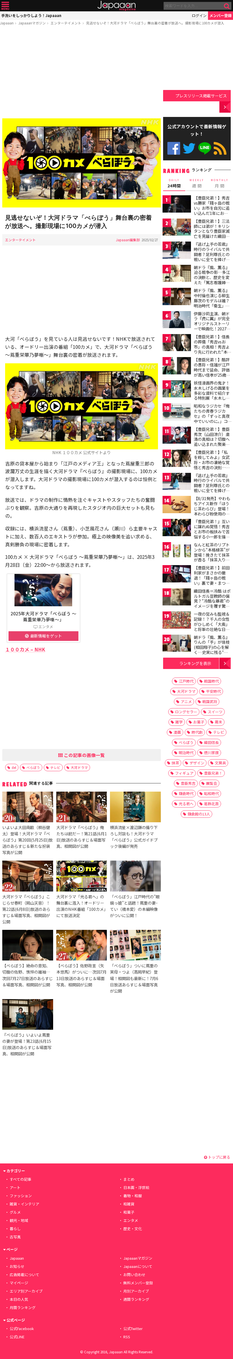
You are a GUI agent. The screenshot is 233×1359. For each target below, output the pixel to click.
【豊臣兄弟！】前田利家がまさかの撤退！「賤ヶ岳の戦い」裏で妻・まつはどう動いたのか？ (212, 578)
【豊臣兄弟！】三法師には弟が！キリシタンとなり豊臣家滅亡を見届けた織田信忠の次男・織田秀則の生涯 (212, 233)
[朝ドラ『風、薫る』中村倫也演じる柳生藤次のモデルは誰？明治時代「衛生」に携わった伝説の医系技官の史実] (177, 297)
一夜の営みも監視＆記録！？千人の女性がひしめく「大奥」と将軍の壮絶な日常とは (212, 624)
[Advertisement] (81, 73)
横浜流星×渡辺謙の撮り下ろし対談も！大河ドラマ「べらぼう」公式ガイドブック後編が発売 (134, 836)
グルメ (15, 1212)
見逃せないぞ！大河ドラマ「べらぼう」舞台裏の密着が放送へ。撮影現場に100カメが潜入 (155, 22)
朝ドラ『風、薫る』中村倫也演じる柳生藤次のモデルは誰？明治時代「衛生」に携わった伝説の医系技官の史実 (212, 302)
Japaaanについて (137, 1266)
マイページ (19, 1282)
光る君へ (186, 803)
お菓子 (198, 722)
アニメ (186, 701)
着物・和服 (132, 1195)
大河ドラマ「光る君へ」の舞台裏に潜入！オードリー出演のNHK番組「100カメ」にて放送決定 (81, 906)
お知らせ (17, 1266)
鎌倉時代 (186, 793)
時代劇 (197, 732)
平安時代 (213, 691)
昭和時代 (211, 793)
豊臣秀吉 (188, 783)
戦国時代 (211, 681)
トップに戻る (218, 1157)
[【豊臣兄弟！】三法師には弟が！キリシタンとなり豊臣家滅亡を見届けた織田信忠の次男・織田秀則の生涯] (177, 228)
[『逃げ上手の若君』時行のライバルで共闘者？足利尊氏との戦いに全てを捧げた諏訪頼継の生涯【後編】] (177, 482)
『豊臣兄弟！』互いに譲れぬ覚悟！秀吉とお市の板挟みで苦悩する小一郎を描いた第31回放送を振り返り (212, 534)
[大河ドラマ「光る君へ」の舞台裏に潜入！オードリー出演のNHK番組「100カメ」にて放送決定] (81, 877)
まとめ (128, 1179)
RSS (220, 148)
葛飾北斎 (211, 803)
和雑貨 (128, 1204)
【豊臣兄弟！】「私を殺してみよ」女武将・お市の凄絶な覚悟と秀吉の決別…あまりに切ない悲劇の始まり (212, 464)
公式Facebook (173, 148)
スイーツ (215, 711)
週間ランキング (136, 1299)
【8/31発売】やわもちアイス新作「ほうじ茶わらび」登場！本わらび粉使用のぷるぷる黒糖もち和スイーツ (212, 511)
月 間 (219, 183)
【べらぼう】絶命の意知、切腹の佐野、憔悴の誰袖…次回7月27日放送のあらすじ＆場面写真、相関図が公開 (27, 974)
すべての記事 (20, 1179)
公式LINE (204, 148)
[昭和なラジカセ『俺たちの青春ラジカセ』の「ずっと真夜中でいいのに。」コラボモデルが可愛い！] (177, 412)
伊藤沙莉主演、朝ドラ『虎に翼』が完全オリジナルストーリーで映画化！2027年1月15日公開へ (212, 324)
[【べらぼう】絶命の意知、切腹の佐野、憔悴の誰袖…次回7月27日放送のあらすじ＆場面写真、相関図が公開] (27, 946)
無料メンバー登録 (138, 1282)
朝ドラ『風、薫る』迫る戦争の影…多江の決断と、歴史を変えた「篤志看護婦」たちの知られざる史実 (212, 279)
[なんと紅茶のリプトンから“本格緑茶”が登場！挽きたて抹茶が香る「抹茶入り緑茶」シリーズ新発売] (177, 551)
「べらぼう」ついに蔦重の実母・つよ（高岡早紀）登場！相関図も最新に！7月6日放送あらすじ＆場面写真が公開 (134, 977)
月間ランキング (23, 1307)
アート (15, 1187)
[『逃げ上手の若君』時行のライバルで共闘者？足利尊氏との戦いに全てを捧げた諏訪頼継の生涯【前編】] (177, 251)
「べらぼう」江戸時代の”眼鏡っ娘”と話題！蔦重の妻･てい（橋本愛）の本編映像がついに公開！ (135, 906)
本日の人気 (19, 1299)
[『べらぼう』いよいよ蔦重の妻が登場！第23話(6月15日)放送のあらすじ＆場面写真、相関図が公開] (27, 1015)
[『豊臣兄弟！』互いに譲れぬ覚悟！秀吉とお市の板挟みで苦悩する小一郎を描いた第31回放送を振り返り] (177, 528)
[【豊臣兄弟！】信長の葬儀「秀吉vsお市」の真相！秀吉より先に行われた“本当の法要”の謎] (177, 343)
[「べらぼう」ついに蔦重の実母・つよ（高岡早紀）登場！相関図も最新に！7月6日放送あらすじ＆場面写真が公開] (135, 946)
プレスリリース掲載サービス (201, 95)
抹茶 (175, 763)
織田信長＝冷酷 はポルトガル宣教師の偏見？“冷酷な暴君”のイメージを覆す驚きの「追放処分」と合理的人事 (212, 603)
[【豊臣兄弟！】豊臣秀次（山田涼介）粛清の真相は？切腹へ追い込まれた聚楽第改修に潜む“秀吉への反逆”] (177, 436)
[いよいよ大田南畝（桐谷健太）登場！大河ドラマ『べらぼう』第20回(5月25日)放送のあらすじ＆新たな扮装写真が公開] (27, 808)
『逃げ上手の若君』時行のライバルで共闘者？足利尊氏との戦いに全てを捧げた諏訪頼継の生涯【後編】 (212, 488)
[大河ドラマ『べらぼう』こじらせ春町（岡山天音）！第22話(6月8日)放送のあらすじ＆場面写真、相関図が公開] (27, 877)
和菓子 (128, 1212)
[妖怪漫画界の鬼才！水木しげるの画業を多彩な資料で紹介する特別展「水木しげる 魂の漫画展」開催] (177, 389)
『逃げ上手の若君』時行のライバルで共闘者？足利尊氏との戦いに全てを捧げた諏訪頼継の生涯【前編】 (212, 256)
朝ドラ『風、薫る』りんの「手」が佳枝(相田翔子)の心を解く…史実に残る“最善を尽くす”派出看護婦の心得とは (212, 649)
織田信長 (211, 742)
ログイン (199, 15)
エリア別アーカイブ (26, 1291)
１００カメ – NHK (25, 649)
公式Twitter (189, 148)
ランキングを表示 (195, 663)
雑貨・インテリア (24, 1204)
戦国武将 (209, 701)
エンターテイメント (66, 22)
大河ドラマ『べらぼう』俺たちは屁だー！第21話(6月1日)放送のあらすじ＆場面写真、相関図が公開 (81, 836)
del (14, 767)
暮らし (15, 1228)
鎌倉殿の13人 (199, 814)
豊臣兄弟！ (213, 773)
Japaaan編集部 (128, 239)
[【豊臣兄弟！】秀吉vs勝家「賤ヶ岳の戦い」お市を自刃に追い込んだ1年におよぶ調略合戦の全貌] (177, 204)
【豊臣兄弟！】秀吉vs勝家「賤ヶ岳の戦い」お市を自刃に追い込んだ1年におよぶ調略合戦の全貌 (212, 208)
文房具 (220, 763)
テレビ (55, 767)
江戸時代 (186, 681)
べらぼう (33, 767)
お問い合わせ (134, 1274)
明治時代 (186, 752)
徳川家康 (211, 752)
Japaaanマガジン (32, 22)
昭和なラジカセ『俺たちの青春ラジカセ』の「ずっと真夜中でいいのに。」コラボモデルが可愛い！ (212, 418)
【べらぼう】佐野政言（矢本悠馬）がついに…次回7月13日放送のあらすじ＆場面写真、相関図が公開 (81, 974)
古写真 (15, 1237)
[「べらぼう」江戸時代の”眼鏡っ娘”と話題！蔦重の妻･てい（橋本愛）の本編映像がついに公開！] (135, 877)
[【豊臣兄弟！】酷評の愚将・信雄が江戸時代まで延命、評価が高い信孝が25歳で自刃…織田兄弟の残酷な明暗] (177, 366)
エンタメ (130, 1220)
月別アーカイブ (136, 1291)
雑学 (179, 722)
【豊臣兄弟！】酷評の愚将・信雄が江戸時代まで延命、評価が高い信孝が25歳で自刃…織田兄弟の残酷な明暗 (212, 372)
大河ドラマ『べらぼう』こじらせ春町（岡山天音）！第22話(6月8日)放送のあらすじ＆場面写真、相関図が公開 (26, 909)
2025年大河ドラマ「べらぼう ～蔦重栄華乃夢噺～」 (43, 616)
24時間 (174, 183)
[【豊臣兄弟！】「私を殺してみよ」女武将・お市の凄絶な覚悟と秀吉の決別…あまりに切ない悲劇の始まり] (177, 459)
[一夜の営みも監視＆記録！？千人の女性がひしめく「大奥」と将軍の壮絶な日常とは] (177, 620)
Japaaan (116, 6)
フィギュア (184, 773)
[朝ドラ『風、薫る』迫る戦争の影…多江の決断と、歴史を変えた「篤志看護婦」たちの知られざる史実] (177, 274)
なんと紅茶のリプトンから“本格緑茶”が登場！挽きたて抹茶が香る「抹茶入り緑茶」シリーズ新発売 (212, 555)
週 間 (197, 183)
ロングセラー (186, 711)
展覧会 (211, 783)
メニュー (5, 6)
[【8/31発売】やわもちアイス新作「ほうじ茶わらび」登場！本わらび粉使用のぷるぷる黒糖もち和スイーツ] (177, 505)
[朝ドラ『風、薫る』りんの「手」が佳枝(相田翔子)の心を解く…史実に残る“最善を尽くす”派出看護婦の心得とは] (177, 644)
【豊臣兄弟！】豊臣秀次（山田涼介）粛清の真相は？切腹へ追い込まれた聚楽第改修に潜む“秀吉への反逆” (212, 441)
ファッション (21, 1195)
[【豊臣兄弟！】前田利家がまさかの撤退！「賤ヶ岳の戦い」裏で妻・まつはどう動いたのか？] (177, 574)
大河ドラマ (79, 767)
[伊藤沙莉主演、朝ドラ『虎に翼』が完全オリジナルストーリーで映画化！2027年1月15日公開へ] (177, 320)
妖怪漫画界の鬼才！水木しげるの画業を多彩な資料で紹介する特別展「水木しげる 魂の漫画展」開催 (212, 393)
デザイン (197, 763)
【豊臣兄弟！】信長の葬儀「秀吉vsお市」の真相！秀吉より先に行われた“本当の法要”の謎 (212, 347)
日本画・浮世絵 (136, 1187)
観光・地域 (19, 1220)
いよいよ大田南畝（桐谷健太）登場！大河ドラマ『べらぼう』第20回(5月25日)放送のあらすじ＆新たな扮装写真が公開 (27, 839)
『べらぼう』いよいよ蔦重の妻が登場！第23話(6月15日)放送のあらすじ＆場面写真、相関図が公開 (26, 1044)
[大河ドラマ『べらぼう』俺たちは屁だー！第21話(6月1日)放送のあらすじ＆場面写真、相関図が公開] (81, 808)
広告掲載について (24, 1274)
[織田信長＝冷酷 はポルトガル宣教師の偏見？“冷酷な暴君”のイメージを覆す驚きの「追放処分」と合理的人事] (177, 597)
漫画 (177, 732)
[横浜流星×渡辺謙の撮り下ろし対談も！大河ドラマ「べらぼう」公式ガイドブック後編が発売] (135, 808)
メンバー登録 (220, 15)
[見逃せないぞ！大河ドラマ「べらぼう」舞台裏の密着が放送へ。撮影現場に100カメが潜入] (81, 163)
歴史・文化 (132, 1228)
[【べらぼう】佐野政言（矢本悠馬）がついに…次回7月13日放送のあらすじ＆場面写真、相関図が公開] (81, 946)
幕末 (218, 722)
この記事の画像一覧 (84, 755)
